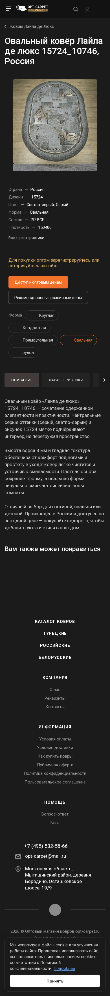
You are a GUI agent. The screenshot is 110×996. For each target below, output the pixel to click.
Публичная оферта (55, 764)
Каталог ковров (55, 621)
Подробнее (64, 968)
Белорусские (55, 657)
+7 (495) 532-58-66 (46, 846)
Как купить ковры (55, 756)
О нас (55, 689)
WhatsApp (55, 910)
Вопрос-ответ (55, 814)
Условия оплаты (55, 739)
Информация (55, 727)
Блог (55, 822)
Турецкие (55, 633)
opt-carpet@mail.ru (45, 856)
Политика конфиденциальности (55, 773)
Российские (55, 645)
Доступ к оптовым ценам (38, 282)
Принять (55, 981)
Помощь (55, 802)
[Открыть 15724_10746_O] (55, 121)
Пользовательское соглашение (55, 782)
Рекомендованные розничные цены (48, 297)
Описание (21, 380)
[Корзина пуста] (99, 9)
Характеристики (66, 380)
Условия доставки (55, 747)
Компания (55, 677)
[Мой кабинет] (87, 9)
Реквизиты (55, 698)
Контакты (55, 706)
